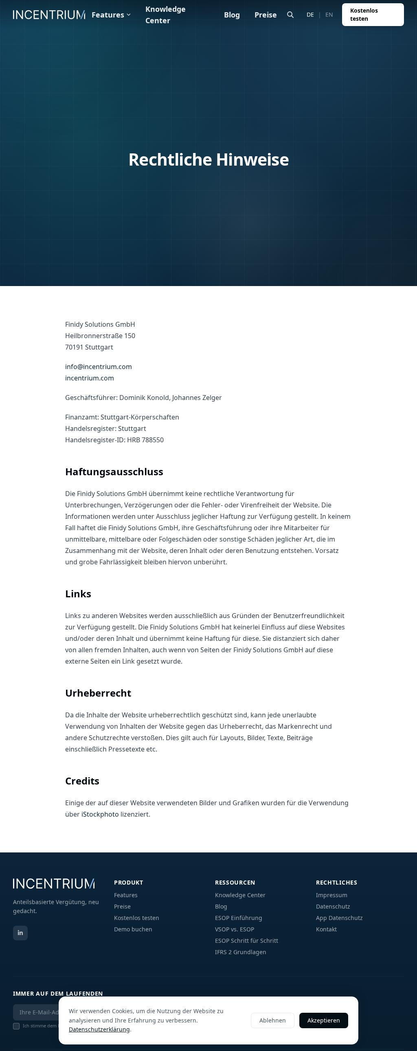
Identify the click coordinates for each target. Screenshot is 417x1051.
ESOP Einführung (238, 918)
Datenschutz (333, 906)
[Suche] (290, 14)
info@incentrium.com (98, 366)
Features (108, 15)
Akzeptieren (323, 1020)
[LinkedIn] (20, 933)
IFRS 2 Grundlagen (240, 952)
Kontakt (326, 929)
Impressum (331, 895)
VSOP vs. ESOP (234, 929)
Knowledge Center (165, 14)
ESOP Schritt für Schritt (246, 940)
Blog (232, 15)
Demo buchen (133, 929)
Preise (266, 15)
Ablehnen (272, 1020)
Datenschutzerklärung (99, 1029)
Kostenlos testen (364, 14)
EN (329, 14)
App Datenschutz (339, 918)
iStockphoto (100, 814)
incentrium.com (89, 378)
